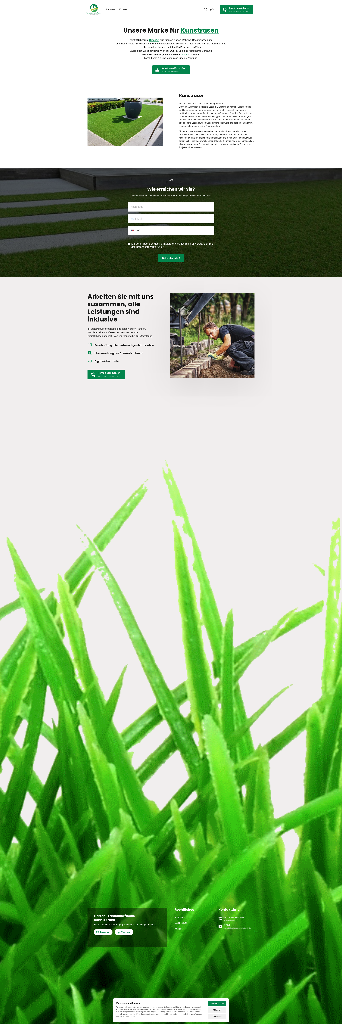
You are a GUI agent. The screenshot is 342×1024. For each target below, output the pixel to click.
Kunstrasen (199, 30)
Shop (184, 54)
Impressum (180, 917)
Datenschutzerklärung (149, 246)
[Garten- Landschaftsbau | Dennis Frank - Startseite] (93, 9)
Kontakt (178, 929)
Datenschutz (181, 923)
